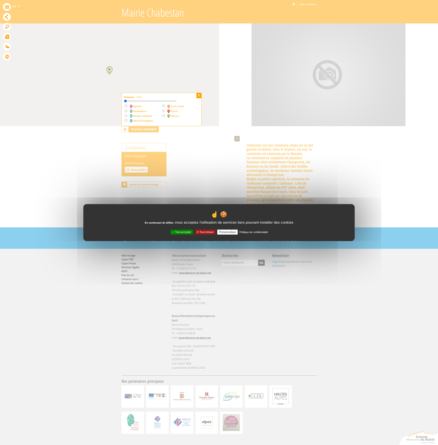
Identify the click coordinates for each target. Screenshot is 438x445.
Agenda (136, 106)
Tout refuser (206, 231)
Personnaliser (227, 231)
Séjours (174, 116)
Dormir (174, 111)
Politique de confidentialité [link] (253, 231)
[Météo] (7, 47)
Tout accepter (182, 231)
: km (133, 97)
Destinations (139, 111)
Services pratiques (142, 120)
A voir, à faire (177, 106)
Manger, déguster (142, 116)
